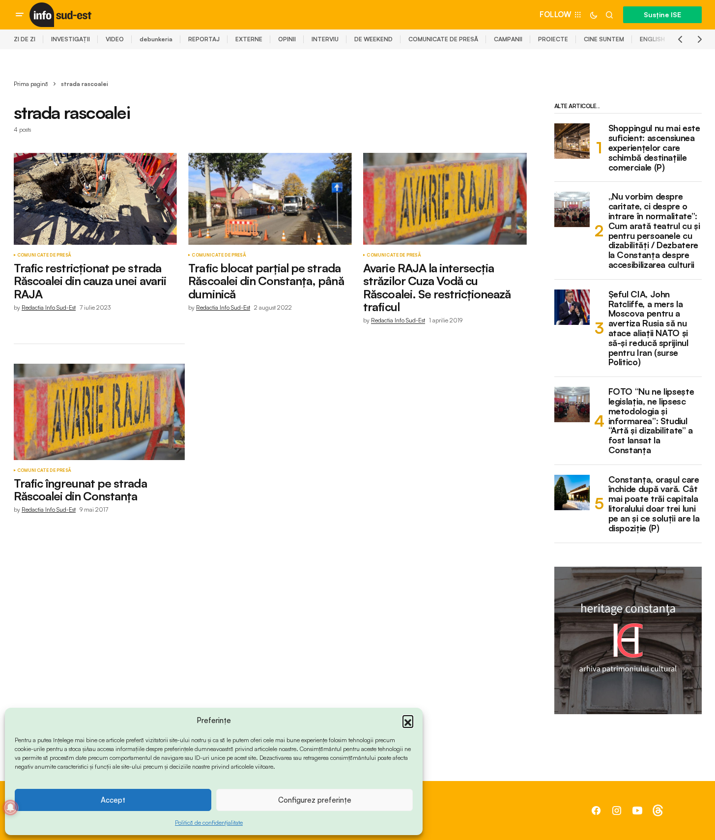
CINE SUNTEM (604, 39)
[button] (408, 720)
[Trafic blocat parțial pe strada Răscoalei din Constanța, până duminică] (269, 199)
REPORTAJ (204, 39)
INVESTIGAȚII (70, 39)
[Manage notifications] (10, 807)
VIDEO (115, 39)
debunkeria (156, 39)
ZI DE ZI (24, 39)
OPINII (287, 39)
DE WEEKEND (373, 39)
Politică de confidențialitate (209, 822)
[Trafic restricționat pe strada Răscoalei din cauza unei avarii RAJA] (95, 199)
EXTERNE (248, 39)
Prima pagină (31, 83)
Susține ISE (662, 14)
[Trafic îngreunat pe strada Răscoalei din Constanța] (99, 412)
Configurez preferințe (314, 800)
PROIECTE (553, 39)
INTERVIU (325, 39)
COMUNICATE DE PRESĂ (443, 39)
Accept (113, 800)
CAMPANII (508, 39)
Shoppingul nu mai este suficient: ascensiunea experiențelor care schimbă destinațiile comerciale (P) (654, 147)
